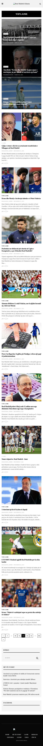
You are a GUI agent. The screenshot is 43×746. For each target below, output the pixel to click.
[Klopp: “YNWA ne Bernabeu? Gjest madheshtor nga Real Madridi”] (21, 93)
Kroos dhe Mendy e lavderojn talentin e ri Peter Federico (21, 198)
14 (31, 635)
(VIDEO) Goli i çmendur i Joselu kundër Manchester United (19, 684)
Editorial (10, 737)
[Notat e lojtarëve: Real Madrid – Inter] (21, 440)
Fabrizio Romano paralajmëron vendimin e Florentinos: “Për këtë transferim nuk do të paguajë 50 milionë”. (20, 690)
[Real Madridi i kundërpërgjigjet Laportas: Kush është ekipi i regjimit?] (21, 32)
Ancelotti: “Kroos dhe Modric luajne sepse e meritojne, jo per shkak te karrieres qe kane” (20, 71)
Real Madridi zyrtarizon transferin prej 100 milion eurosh (21, 694)
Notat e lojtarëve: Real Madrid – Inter (15, 459)
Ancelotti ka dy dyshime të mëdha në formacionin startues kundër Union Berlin (21, 675)
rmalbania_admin (7, 150)
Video (27, 737)
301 (39, 635)
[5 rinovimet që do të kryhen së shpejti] (21, 490)
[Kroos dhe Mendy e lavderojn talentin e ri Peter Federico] (21, 180)
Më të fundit (16, 734)
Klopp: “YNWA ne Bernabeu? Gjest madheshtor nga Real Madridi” (17, 103)
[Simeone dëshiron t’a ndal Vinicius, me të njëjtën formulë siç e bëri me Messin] (21, 284)
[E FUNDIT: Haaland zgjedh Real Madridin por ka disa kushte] (21, 541)
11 (19, 635)
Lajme (6, 33)
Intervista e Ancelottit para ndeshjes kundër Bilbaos (19, 679)
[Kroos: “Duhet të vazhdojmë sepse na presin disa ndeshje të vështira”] (21, 593)
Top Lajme (5, 195)
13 (27, 635)
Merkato (34, 734)
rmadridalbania (8, 42)
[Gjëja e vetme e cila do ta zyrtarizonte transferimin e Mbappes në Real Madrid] (21, 127)
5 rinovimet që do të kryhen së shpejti (14, 510)
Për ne (34, 737)
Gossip (19, 737)
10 (15, 635)
